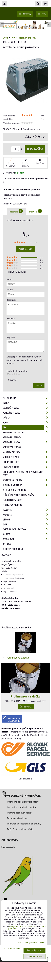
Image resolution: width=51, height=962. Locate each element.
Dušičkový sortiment (13, 549)
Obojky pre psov (11, 462)
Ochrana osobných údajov (19, 812)
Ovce (5, 524)
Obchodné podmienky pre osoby (22, 801)
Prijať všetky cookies (34, 950)
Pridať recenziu (25, 248)
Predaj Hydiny (9, 398)
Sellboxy (7, 544)
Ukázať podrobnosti (11, 949)
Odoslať (38, 385)
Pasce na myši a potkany (14, 529)
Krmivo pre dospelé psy (14, 432)
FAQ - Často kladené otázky (20, 829)
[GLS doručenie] (25, 767)
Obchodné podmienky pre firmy (22, 807)
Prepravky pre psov (12, 504)
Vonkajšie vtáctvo (11, 412)
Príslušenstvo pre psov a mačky (18, 495)
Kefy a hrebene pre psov (14, 490)
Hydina (6, 402)
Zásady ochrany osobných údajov (30, 942)
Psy (4, 427)
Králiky (6, 417)
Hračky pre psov (11, 467)
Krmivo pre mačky (11, 442)
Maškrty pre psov (11, 452)
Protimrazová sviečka (17, 657)
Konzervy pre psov (12, 447)
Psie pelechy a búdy (12, 499)
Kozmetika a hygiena (12, 480)
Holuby (6, 422)
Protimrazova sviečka (25, 696)
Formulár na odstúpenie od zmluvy (24, 823)
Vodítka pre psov (11, 457)
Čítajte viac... (26, 706)
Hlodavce (7, 509)
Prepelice (7, 514)
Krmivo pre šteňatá (12, 437)
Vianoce (6, 534)
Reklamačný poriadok (17, 818)
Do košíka (36, 148)
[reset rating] (8, 374)
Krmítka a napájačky (12, 485)
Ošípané (6, 519)
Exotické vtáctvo (11, 407)
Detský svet (8, 539)
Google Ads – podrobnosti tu (22, 926)
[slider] (27, 115)
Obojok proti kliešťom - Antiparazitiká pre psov (23, 473)
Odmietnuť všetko (34, 956)
